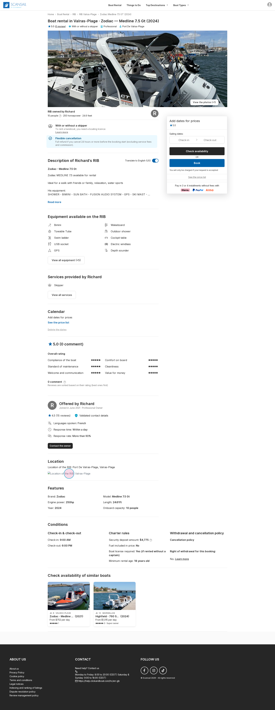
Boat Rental (114, 5)
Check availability (197, 151)
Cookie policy (17, 676)
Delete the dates (57, 329)
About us (14, 668)
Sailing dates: (176, 133)
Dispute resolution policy (22, 691)
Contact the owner (60, 445)
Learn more (182, 559)
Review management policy (24, 695)
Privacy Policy (17, 672)
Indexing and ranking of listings (26, 687)
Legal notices (17, 684)
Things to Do (134, 5)
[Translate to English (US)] (155, 161)
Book (197, 163)
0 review (60, 26)
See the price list (58, 322)
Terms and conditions (21, 680)
